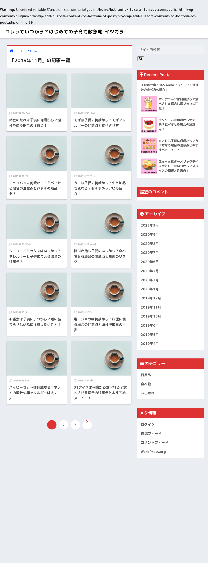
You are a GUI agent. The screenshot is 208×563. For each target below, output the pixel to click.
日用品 (146, 374)
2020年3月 (150, 270)
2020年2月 (150, 280)
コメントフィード (154, 442)
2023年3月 (150, 225)
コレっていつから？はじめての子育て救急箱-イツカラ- (65, 32)
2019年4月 (150, 343)
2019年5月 (150, 334)
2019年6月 (150, 325)
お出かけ (148, 393)
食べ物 (146, 384)
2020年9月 (150, 234)
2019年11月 (151, 307)
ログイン (148, 424)
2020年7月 (150, 252)
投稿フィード (151, 433)
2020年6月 (150, 261)
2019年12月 (151, 298)
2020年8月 (150, 243)
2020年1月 (150, 289)
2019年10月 (151, 316)
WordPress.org (153, 451)
